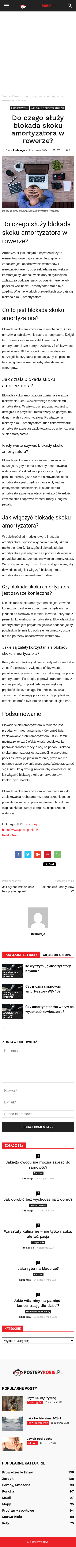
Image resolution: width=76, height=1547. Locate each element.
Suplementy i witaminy (38, 1311)
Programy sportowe (18, 1510)
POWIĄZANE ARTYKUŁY (21, 955)
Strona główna (10, 96)
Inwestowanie (38, 1205)
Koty (5, 1523)
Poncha (38, 1173)
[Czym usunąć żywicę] (12, 1403)
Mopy (6, 1504)
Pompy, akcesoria (16, 1485)
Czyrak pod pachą (39, 1438)
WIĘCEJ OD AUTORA (57, 955)
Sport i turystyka (19, 107)
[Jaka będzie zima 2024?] (12, 1423)
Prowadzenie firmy (38, 1422)
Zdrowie (32, 1443)
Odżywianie (38, 1242)
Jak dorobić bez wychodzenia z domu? (38, 1199)
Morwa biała (12, 1517)
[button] (70, 5)
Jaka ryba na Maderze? (38, 1268)
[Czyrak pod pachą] (12, 1444)
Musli (6, 1498)
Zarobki (8, 1479)
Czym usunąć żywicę (41, 1398)
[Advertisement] (38, 52)
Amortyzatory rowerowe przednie (47, 107)
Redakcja (19, 150)
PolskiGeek (10, 835)
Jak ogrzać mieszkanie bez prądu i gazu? (18, 889)
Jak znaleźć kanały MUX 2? (57, 889)
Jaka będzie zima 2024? (44, 1418)
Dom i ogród (35, 1402)
